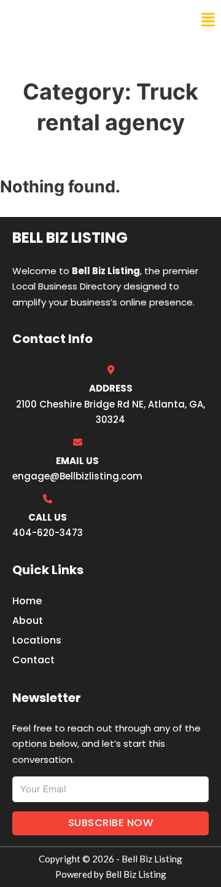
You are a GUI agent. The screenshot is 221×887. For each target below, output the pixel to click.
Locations (36, 640)
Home (27, 601)
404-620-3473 (47, 532)
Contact (33, 660)
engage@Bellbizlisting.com (77, 476)
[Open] (208, 20)
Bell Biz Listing (55, 19)
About (27, 620)
